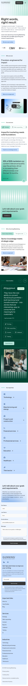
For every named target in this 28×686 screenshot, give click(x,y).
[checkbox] (2, 538)
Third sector (5, 661)
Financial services (6, 650)
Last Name (4, 512)
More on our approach (8, 94)
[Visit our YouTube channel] (7, 562)
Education (4, 656)
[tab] (5, 127)
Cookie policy (5, 674)
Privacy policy (5, 671)
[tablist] (14, 127)
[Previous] (20, 280)
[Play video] (14, 106)
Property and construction (9, 648)
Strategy (9, 324)
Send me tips (14, 583)
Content (9, 332)
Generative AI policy (7, 681)
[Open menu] (25, 2)
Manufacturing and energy (8, 645)
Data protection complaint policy (10, 678)
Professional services (7, 653)
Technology (20, 288)
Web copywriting (11, 328)
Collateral (19, 332)
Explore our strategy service (10, 149)
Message (3, 526)
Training (9, 336)
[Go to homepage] (6, 2)
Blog (3, 606)
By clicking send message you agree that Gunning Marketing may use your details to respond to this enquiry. (14, 538)
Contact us (19, 2)
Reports (4, 624)
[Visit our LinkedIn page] (3, 562)
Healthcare (5, 658)
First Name (4, 505)
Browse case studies (8, 42)
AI (2, 632)
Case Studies (5, 604)
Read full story (8, 343)
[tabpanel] (14, 156)
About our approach (8, 253)
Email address (4, 519)
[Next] (25, 280)
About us (4, 601)
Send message (14, 543)
